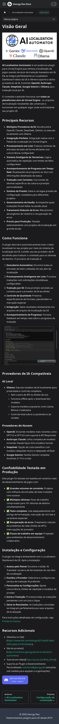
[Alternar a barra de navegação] (4, 4)
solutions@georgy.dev (34, 667)
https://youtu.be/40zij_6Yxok (40, 659)
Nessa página (11, 19)
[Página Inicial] (4, 12)
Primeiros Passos (11, 621)
